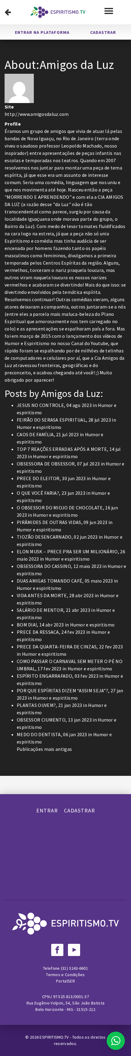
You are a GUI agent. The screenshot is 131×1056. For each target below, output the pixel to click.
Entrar (47, 810)
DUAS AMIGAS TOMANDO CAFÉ (49, 581)
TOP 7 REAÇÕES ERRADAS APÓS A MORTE (62, 449)
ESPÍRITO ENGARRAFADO (44, 676)
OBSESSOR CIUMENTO (41, 720)
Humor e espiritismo (39, 427)
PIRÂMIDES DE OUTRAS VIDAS (49, 522)
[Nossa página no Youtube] (74, 950)
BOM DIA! (27, 625)
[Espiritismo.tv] (57, 12)
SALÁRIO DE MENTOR (40, 610)
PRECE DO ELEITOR (38, 478)
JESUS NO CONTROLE (40, 405)
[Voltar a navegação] (8, 12)
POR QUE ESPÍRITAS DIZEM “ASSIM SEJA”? (62, 690)
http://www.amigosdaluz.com (37, 114)
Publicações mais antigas (44, 749)
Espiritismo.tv (55, 1037)
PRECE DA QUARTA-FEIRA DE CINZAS (57, 647)
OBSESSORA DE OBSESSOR (46, 464)
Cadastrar (103, 32)
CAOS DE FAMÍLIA (35, 434)
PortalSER (65, 981)
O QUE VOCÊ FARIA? (38, 493)
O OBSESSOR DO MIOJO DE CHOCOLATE (60, 508)
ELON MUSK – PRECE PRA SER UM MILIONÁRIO (67, 551)
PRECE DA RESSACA (38, 632)
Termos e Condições (65, 974)
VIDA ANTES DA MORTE (42, 595)
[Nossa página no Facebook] (57, 950)
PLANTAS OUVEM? (36, 705)
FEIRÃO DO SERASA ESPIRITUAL (51, 420)
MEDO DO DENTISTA (39, 734)
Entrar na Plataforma (42, 32)
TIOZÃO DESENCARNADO (44, 537)
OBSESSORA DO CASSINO (44, 566)
